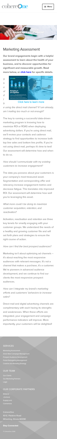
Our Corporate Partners (19, 389)
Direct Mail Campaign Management (16, 354)
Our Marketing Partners (11, 379)
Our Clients (7, 376)
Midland (6, 394)
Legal (5, 382)
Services (8, 345)
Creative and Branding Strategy (14, 364)
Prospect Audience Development (15, 357)
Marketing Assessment (11, 351)
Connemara (7, 404)
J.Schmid (6, 397)
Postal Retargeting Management (15, 360)
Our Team (9, 370)
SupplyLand (7, 400)
